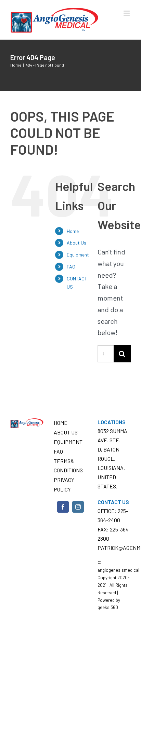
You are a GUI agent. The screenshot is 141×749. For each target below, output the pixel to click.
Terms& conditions (68, 465)
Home (73, 231)
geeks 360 (108, 607)
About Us (76, 243)
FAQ (71, 266)
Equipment (78, 255)
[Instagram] (78, 507)
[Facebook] (63, 507)
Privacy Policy (64, 484)
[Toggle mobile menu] (127, 13)
